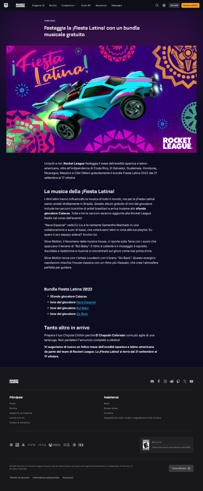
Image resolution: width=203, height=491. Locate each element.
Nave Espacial (86, 302)
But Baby (82, 308)
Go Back (82, 314)
